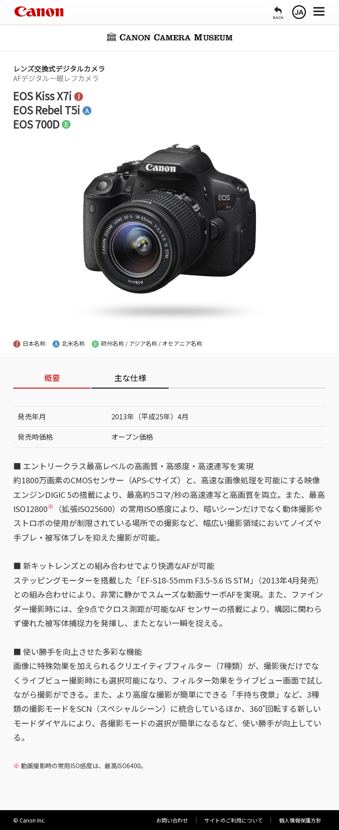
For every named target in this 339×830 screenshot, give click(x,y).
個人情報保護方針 (300, 820)
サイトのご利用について (233, 820)
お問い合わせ (172, 820)
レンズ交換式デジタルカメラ (59, 68)
